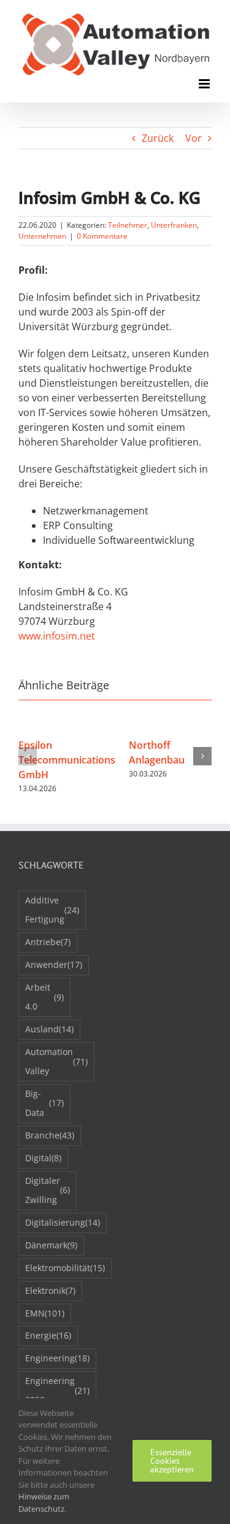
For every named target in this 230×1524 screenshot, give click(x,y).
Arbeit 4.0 (44, 996)
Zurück (158, 138)
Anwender (53, 964)
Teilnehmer (127, 225)
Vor (193, 138)
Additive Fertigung (52, 909)
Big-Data (44, 1103)
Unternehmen (42, 236)
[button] (27, 756)
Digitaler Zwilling (47, 1190)
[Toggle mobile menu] (205, 83)
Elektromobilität (65, 1268)
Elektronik (50, 1290)
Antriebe (48, 942)
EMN (44, 1313)
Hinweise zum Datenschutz (43, 1502)
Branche (49, 1135)
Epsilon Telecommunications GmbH (66, 759)
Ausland (49, 1029)
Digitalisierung (62, 1222)
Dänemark (51, 1245)
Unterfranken (174, 225)
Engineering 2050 (57, 1390)
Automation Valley (56, 1061)
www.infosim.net (56, 636)
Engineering (57, 1358)
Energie (48, 1335)
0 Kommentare (102, 236)
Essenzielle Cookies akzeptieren (172, 1461)
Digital (43, 1158)
